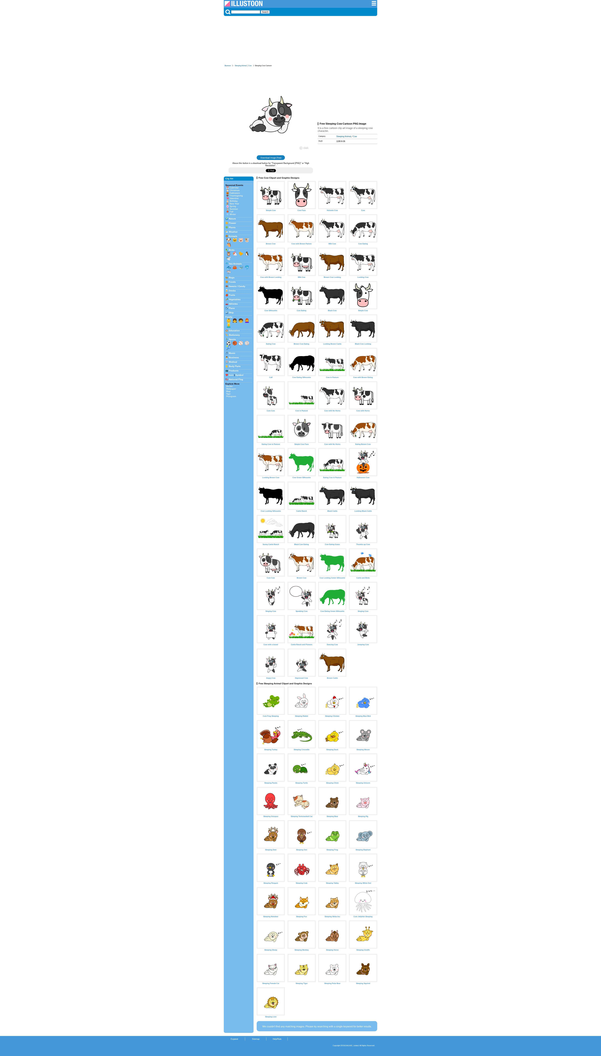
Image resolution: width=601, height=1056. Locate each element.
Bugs (231, 277)
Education (234, 330)
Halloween (235, 193)
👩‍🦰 (246, 320)
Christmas (235, 190)
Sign (228, 394)
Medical (233, 362)
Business (234, 357)
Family (228, 317)
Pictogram (231, 396)
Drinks (232, 290)
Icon (231, 375)
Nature (232, 218)
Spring (233, 206)
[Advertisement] (300, 41)
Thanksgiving (236, 195)
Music (232, 353)
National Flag (236, 379)
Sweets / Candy (237, 286)
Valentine (234, 198)
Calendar (234, 187)
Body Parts (235, 366)
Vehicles (233, 304)
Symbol (239, 375)
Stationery (234, 335)
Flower (232, 223)
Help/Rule (277, 1039)
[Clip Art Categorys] (373, 5)
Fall (231, 211)
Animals (233, 236)
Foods (232, 282)
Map (228, 391)
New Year (234, 203)
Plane (232, 308)
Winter (233, 214)
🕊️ (228, 258)
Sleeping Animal (241, 66)
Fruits (232, 295)
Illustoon (228, 66)
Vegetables (235, 299)
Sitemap (255, 1039)
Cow (250, 66)
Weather (233, 232)
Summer (234, 209)
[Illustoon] (243, 5)
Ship (231, 312)
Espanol (234, 1039)
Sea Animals (235, 263)
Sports (232, 339)
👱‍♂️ (228, 325)
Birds (231, 250)
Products (234, 370)
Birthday (234, 201)
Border (229, 386)
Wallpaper (231, 389)
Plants (232, 227)
